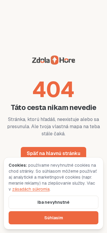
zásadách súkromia (31, 189)
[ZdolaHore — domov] (53, 61)
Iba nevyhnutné (53, 202)
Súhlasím (53, 217)
